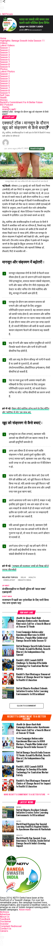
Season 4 (5, 55)
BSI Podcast (6, 104)
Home (3, 38)
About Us (4, 916)
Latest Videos (7, 45)
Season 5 (5, 57)
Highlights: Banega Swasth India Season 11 (22, 40)
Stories (4, 100)
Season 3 (5, 52)
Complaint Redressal (10, 926)
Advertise (5, 914)
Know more (25, 909)
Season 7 (5, 62)
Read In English (36, 149)
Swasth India (24, 580)
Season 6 (5, 59)
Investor (4, 923)
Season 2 (5, 50)
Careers (4, 931)
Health (3, 97)
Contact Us (5, 928)
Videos (3, 43)
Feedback (5, 919)
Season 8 (5, 64)
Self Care (5, 95)
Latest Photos (7, 71)
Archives (4, 912)
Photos (4, 69)
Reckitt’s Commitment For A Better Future (21, 102)
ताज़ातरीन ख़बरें (9, 109)
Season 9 (5, 66)
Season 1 (5, 47)
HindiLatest (9, 580)
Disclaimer (5, 921)
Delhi (23, 577)
